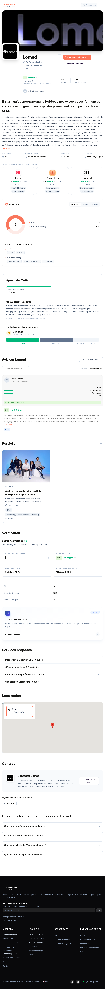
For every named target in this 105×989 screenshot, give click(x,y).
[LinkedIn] (78, 982)
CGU (82, 952)
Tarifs (5, 966)
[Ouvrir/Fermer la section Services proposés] (101, 650)
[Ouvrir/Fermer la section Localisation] (101, 696)
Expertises (75, 204)
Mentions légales (87, 943)
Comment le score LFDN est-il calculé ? (37, 84)
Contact (83, 935)
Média (57, 935)
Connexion (7, 962)
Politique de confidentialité (91, 948)
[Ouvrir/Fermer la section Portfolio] (101, 443)
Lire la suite (7, 149)
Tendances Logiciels (63, 943)
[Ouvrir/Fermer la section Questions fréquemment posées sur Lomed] (101, 816)
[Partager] (59, 57)
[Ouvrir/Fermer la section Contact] (101, 764)
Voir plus (8, 425)
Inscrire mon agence (11, 958)
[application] (15, 224)
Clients (95, 204)
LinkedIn (10, 803)
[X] (72, 982)
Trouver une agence (11, 939)
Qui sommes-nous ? (88, 939)
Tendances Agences (63, 939)
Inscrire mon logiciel (37, 951)
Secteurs (85, 204)
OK (99, 910)
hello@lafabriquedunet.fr (13, 917)
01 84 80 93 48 (9, 920)
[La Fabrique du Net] (9, 5)
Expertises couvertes (11, 943)
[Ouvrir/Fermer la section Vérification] (101, 533)
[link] (77, 57)
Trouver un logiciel (36, 939)
